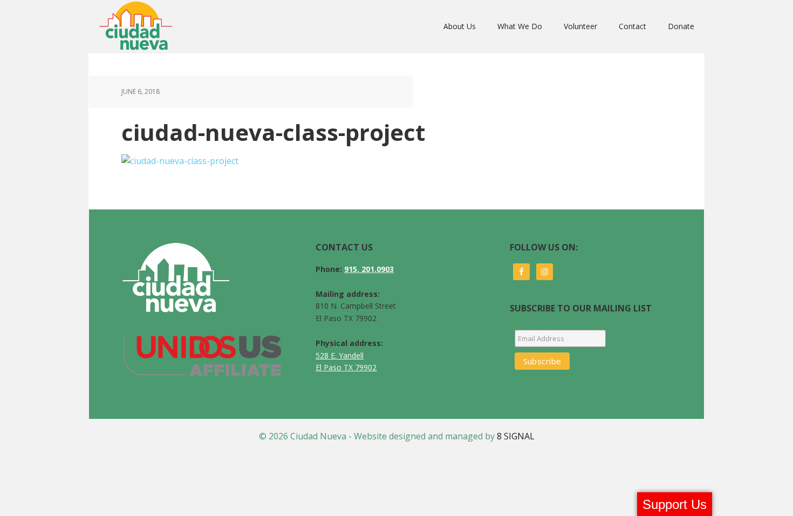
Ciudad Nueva (139, 26)
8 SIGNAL (516, 436)
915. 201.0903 (369, 269)
